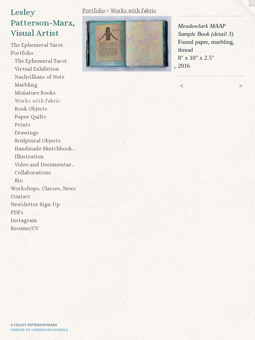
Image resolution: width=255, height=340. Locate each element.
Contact (20, 196)
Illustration (29, 156)
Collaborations (33, 172)
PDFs (17, 212)
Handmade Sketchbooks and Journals (46, 148)
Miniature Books (35, 93)
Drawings (27, 132)
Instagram (24, 220)
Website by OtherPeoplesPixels (39, 330)
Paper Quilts (30, 117)
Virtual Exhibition (37, 69)
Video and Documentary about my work (46, 164)
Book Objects (31, 109)
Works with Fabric (37, 101)
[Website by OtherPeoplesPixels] (241, 13)
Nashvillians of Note (39, 77)
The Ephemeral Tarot (37, 45)
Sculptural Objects (38, 140)
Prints (23, 125)
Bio (19, 180)
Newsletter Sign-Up (35, 204)
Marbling (26, 85)
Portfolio (22, 53)
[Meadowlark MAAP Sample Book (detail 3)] (126, 43)
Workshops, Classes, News (43, 188)
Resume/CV (25, 228)
